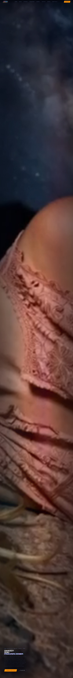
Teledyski (31, 1)
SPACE (48, 1)
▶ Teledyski (22, 670)
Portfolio (54, 1)
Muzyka (43, 1)
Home (16, 1)
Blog (20, 1)
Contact (67, 1)
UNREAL (38, 1)
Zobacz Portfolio (11, 670)
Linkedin (25, 1)
